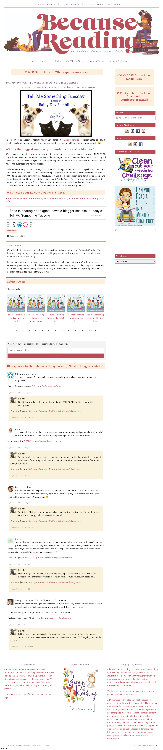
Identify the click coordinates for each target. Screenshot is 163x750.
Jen (17, 428)
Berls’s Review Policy (76, 4)
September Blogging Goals (60, 618)
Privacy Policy (96, 4)
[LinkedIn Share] (19, 224)
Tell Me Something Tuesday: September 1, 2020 (43, 441)
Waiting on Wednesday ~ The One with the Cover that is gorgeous (54, 411)
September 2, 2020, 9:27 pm (22, 646)
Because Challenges (118, 61)
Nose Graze (153, 745)
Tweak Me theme (140, 745)
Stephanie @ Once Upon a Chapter (41, 600)
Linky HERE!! (134, 78)
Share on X (96, 216)
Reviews (58, 61)
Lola (18, 539)
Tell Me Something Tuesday (67, 87)
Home (33, 61)
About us (44, 61)
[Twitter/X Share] (14, 224)
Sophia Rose (24, 487)
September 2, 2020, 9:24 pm (22, 476)
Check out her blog (71, 140)
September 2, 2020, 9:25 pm (22, 528)
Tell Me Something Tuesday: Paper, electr (75, 318)
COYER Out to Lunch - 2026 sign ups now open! (57, 72)
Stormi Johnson (27, 373)
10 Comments (88, 87)
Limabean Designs (96, 61)
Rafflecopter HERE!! (134, 99)
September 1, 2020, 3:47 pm (19, 503)
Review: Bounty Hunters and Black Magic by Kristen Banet (48, 558)
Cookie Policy (113, 4)
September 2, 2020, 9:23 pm (22, 418)
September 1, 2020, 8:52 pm (19, 393)
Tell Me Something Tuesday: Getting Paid (95, 318)
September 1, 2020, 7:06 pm (19, 448)
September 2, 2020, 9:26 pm (22, 589)
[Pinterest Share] (25, 224)
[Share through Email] (31, 224)
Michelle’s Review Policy (50, 4)
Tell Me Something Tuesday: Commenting (36, 318)
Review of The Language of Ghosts (47, 386)
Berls (47, 87)
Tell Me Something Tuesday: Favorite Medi (16, 318)
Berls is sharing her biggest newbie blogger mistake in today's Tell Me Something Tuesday (55, 213)
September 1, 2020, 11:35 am (19, 625)
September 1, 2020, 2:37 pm (19, 564)
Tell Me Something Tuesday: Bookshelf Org (56, 318)
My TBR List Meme (75, 61)
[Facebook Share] (8, 224)
